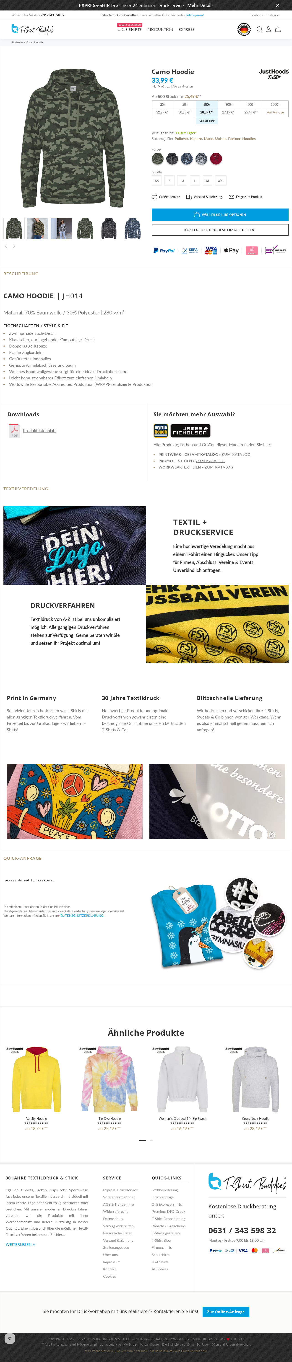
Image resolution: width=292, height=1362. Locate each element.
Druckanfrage (163, 1197)
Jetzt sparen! (189, 15)
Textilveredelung (165, 1190)
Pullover (181, 138)
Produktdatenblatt (39, 430)
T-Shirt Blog (161, 1240)
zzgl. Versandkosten (180, 86)
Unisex (220, 138)
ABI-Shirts (160, 1269)
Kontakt (109, 1269)
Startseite (17, 42)
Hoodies (249, 138)
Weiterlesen (19, 1244)
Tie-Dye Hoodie (110, 1118)
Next (14, 246)
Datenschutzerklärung (82, 915)
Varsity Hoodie (36, 1118)
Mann (208, 138)
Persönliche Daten (118, 1233)
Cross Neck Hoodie (255, 1118)
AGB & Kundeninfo (118, 1204)
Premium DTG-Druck (168, 1211)
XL (208, 180)
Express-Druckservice (120, 1190)
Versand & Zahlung (118, 1240)
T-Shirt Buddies (203, 1339)
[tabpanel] (36, 1084)
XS (157, 180)
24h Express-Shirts (167, 1204)
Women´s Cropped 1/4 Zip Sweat (182, 1118)
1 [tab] (142, 1140)
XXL (221, 180)
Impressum (111, 1262)
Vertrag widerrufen (118, 1226)
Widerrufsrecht (115, 1211)
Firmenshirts (162, 1247)
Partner (234, 138)
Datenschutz (113, 1218)
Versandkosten (150, 1344)
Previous (6, 246)
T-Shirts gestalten (166, 1233)
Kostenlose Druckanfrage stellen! (220, 230)
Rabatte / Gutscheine (169, 1226)
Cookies (109, 1276)
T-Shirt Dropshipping (168, 1218)
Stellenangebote (116, 1247)
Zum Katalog (236, 454)
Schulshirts (160, 1254)
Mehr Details (200, 5)
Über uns (110, 1254)
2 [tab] (151, 1140)
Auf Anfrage (275, 112)
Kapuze (196, 138)
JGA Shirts (160, 1262)
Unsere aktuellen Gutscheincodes (146, 15)
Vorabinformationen (119, 1197)
